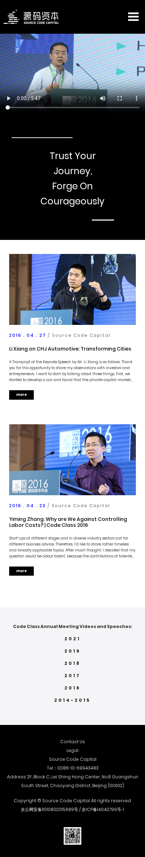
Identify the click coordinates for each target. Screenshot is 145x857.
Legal (72, 750)
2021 (72, 639)
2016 (72, 688)
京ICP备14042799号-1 (103, 809)
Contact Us (72, 742)
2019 (72, 651)
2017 (72, 676)
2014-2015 (72, 700)
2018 (72, 663)
